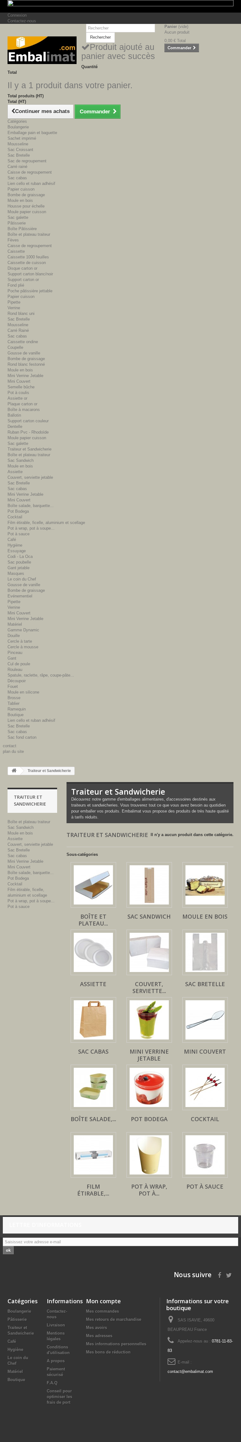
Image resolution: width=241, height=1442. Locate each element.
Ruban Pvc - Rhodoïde (28, 432)
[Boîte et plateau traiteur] (93, 885)
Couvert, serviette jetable (30, 477)
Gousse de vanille (24, 353)
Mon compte (103, 1301)
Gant (12, 658)
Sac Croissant (20, 149)
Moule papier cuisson (27, 211)
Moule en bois (20, 200)
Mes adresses (99, 1335)
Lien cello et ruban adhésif (31, 183)
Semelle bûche (21, 387)
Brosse (14, 697)
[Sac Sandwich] (149, 885)
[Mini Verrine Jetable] (149, 1020)
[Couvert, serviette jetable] (149, 952)
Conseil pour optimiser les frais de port (59, 1397)
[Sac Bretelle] (205, 952)
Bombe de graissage (26, 194)
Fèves (13, 240)
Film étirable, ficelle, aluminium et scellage (46, 522)
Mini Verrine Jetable (25, 375)
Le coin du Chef (22, 579)
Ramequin (17, 709)
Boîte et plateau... (93, 920)
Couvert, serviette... (149, 987)
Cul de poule (19, 664)
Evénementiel (20, 596)
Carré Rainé (18, 330)
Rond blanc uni (21, 313)
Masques (16, 573)
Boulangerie (18, 127)
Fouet (13, 686)
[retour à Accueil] (14, 771)
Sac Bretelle (19, 155)
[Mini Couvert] (205, 1020)
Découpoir (17, 680)
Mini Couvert (19, 381)
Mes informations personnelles (116, 1344)
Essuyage (17, 550)
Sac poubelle (19, 562)
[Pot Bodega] (149, 1087)
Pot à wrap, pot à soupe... (31, 528)
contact (9, 745)
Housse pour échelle (26, 206)
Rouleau (15, 669)
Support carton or (23, 279)
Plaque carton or (22, 404)
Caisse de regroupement (30, 172)
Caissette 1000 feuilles (28, 257)
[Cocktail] (205, 1087)
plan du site (13, 751)
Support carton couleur (28, 421)
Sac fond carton (22, 737)
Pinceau (15, 652)
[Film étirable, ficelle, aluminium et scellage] (93, 1155)
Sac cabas (17, 178)
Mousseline (18, 144)
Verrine (14, 307)
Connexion (17, 15)
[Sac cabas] (93, 1020)
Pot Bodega (18, 511)
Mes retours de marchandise (113, 1319)
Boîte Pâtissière (22, 228)
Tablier (13, 703)
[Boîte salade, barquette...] (93, 1087)
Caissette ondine (23, 341)
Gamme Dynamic (23, 630)
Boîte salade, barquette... (31, 505)
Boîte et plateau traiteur (29, 234)
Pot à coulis (18, 392)
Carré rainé (17, 166)
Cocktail (15, 517)
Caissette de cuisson (27, 262)
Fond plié (16, 285)
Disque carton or (22, 268)
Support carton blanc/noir (30, 274)
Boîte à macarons (24, 409)
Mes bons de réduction (108, 1352)
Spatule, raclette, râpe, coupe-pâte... (41, 675)
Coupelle (15, 347)
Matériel (15, 624)
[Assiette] (93, 952)
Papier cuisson (21, 189)
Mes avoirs (96, 1327)
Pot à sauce (18, 534)
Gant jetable (18, 567)
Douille (14, 635)
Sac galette (18, 217)
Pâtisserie (17, 223)
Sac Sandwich (21, 460)
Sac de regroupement (27, 161)
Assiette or (17, 398)
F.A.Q (52, 1382)
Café (12, 539)
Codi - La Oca (20, 556)
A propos (56, 1360)
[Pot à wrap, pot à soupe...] (149, 1155)
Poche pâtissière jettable (30, 291)
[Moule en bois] (205, 885)
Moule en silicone (23, 692)
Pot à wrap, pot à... (149, 1190)
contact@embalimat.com (190, 1371)
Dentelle (15, 426)
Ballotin (14, 415)
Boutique (16, 714)
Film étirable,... (93, 1190)
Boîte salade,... (93, 1119)
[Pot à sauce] (205, 1155)
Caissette (16, 251)
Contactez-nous (22, 21)
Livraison (56, 1325)
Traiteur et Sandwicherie (29, 449)
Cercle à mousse (23, 647)
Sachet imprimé (22, 138)
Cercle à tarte (20, 641)
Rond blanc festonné (26, 364)
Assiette (15, 471)
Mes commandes (102, 1311)
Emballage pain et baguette (32, 132)
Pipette (14, 302)
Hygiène (15, 545)
